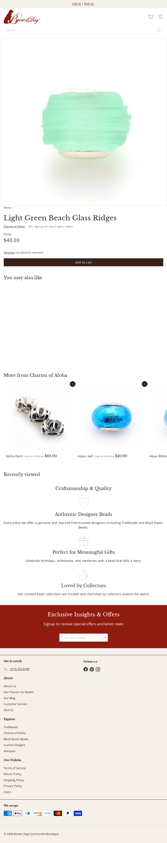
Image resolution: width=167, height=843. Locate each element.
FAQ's (7, 792)
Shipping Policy (14, 780)
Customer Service (15, 704)
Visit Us (89, 3)
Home (7, 207)
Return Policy (13, 774)
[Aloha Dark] (39, 420)
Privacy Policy (13, 786)
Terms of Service (14, 768)
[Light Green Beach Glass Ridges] (31, 324)
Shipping (9, 252)
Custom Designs (14, 745)
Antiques (10, 751)
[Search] (159, 30)
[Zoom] (161, 199)
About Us (10, 686)
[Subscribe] (104, 638)
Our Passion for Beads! (19, 692)
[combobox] (83, 30)
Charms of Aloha (48, 375)
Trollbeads (11, 727)
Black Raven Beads (16, 739)
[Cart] (150, 16)
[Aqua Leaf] (111, 420)
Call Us (76, 3)
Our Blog (9, 698)
